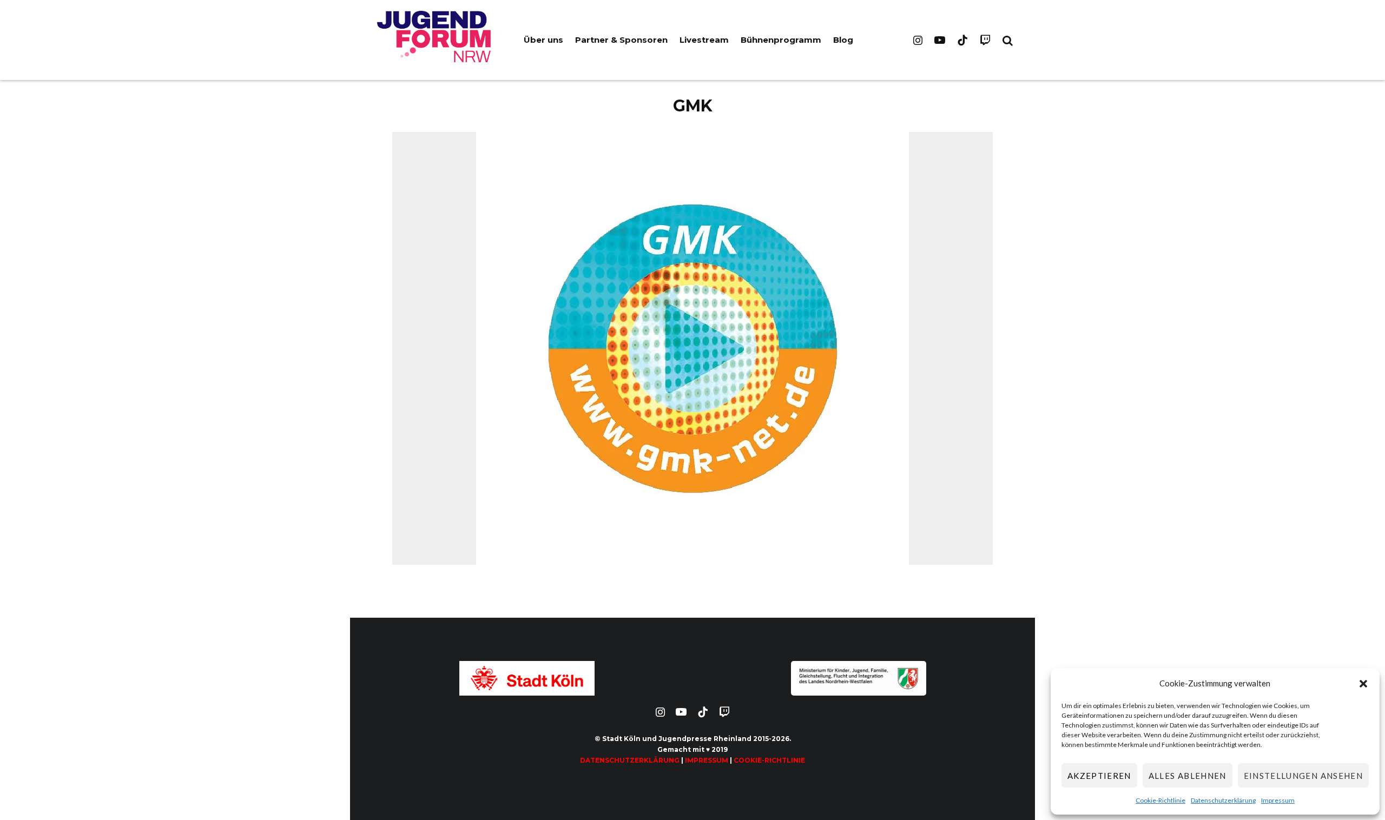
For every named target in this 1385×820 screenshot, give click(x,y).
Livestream (704, 40)
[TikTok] (962, 40)
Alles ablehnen (1187, 776)
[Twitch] (985, 40)
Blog (843, 40)
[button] (1363, 683)
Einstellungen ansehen (1303, 776)
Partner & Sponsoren (621, 40)
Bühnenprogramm (781, 40)
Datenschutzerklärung (1223, 800)
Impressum (1278, 800)
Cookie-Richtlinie (1160, 800)
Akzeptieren (1099, 776)
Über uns (543, 40)
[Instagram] (917, 40)
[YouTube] (939, 40)
